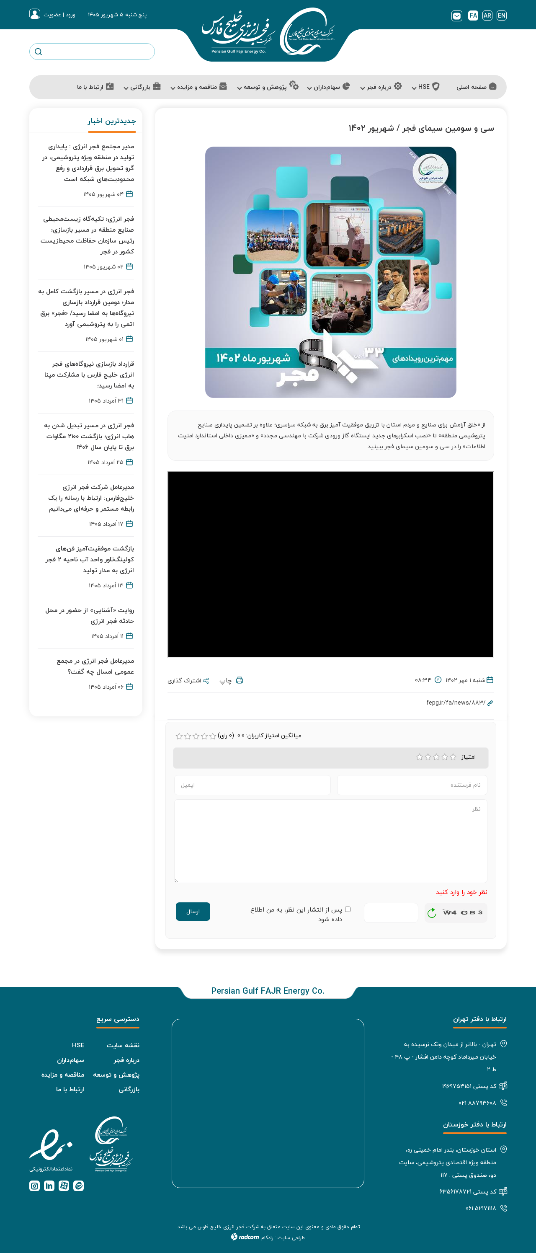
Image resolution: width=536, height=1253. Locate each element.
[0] (179, 736)
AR (487, 15)
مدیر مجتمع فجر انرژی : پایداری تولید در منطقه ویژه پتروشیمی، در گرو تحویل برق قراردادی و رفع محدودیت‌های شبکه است (88, 162)
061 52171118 (481, 1208)
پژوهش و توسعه (116, 1074)
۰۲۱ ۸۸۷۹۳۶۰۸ (477, 1103)
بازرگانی (129, 1089)
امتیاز (470, 757)
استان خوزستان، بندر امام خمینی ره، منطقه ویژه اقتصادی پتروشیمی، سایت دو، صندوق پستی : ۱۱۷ (447, 1162)
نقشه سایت (123, 1045)
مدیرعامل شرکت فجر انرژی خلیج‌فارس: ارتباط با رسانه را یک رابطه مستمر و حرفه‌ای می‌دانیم (91, 497)
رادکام (267, 1237)
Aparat (64, 1186)
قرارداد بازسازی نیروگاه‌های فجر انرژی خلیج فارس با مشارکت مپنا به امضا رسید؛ (89, 374)
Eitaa (78, 1186)
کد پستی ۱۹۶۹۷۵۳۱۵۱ (469, 1086)
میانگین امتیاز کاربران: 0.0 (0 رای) (260, 736)
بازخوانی (432, 911)
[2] (428, 757)
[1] (419, 757)
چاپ (227, 680)
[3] (436, 757)
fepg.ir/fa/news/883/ (456, 703)
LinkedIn (49, 1186)
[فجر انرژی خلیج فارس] (268, 31)
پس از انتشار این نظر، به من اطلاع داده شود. (296, 914)
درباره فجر (126, 1059)
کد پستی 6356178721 (468, 1191)
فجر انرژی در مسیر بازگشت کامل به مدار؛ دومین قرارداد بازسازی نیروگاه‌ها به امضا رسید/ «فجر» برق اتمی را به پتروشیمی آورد (86, 307)
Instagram (34, 1186)
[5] (453, 757)
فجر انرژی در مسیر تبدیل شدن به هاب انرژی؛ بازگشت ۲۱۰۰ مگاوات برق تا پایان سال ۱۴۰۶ (89, 436)
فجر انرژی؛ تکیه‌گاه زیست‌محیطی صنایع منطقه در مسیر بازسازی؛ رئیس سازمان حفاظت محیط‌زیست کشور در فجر (87, 235)
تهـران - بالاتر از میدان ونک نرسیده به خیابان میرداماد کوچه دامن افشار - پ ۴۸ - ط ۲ (443, 1057)
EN (501, 15)
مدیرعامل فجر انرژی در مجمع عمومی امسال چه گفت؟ (95, 666)
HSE (78, 1045)
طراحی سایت (291, 1237)
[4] (444, 757)
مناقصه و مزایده (62, 1074)
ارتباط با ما (70, 1089)
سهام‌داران (70, 1059)
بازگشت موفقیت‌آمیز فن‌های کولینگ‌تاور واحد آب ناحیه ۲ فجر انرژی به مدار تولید (90, 559)
